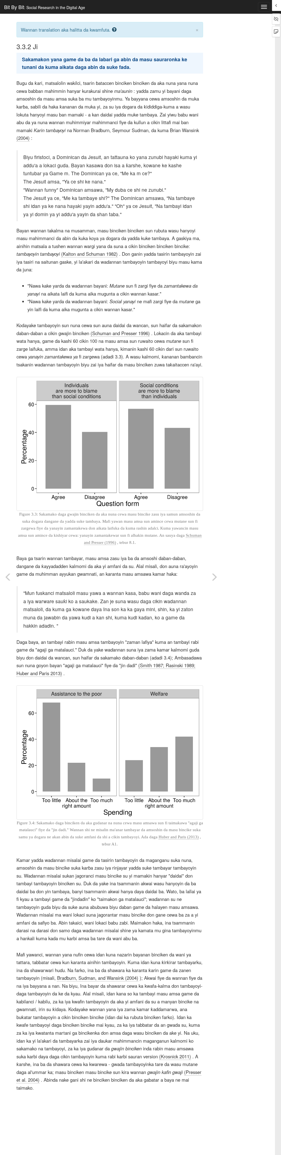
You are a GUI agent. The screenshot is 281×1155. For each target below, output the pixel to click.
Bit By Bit (44, 6)
